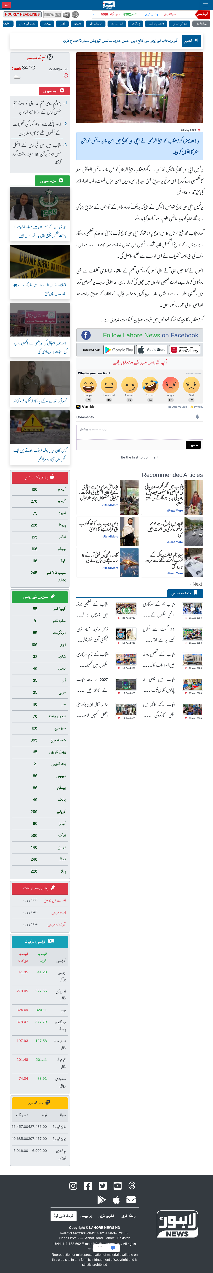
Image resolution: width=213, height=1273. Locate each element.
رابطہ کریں (128, 1216)
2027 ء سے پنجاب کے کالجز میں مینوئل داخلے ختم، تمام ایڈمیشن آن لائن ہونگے (92, 684)
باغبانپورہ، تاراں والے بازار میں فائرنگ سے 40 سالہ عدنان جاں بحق (40, 289)
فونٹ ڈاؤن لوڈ (63, 1216)
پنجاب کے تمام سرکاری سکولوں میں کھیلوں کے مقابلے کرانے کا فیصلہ (92, 659)
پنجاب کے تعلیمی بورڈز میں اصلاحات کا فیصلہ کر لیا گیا (159, 659)
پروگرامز (135, 24)
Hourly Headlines (22, 14)
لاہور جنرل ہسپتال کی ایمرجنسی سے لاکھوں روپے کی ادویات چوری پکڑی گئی (40, 347)
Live (6, 5)
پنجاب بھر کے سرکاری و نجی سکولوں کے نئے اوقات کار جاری (159, 609)
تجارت (77, 24)
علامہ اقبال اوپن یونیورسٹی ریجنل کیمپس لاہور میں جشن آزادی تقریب (92, 710)
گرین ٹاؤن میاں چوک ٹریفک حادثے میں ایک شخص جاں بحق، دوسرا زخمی (40, 454)
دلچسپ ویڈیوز (156, 24)
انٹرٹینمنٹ (117, 24)
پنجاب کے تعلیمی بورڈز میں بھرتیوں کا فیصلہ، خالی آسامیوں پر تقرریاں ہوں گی (92, 609)
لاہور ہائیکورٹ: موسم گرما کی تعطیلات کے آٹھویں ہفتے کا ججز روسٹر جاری (37, 128)
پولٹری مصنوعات (36, 888)
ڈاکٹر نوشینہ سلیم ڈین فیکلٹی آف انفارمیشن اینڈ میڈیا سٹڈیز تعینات (92, 634)
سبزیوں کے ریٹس (36, 597)
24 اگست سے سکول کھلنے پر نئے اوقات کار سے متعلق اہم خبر (159, 634)
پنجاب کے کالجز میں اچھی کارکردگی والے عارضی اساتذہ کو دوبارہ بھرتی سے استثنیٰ (159, 710)
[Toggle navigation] (205, 5)
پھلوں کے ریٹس (36, 477)
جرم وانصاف (95, 24)
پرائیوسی (86, 1216)
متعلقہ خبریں (181, 593)
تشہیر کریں (106, 1216)
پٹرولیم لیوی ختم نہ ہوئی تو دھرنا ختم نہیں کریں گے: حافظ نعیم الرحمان (37, 107)
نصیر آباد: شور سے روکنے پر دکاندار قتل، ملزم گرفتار (40, 400)
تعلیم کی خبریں (27, 24)
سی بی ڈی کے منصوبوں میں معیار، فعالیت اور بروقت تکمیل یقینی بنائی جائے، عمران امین (40, 231)
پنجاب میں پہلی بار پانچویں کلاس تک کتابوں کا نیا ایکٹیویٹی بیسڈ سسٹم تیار (159, 684)
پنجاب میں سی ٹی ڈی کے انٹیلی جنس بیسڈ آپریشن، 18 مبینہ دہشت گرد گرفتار (37, 154)
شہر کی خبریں (179, 24)
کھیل (62, 24)
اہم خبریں (50, 91)
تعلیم (188, 41)
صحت (47, 24)
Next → (195, 583)
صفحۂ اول (201, 24)
